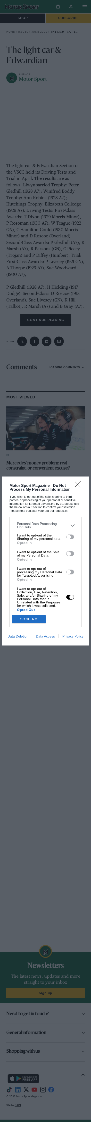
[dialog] (45, 561)
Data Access (45, 636)
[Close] (79, 486)
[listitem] (45, 525)
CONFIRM (29, 619)
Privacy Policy (72, 636)
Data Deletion (18, 636)
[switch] (70, 537)
